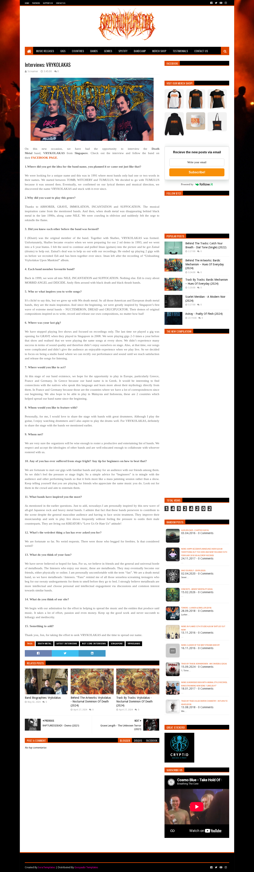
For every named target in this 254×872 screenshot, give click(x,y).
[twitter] (216, 3)
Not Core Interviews (94, 644)
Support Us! (48, 3)
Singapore (117, 644)
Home (27, 3)
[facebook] (211, 3)
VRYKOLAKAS (134, 644)
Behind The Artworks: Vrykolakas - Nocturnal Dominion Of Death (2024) (91, 701)
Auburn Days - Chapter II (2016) (195, 530)
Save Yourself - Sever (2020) (193, 571)
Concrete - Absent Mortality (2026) (197, 589)
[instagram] (225, 3)
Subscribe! (197, 172)
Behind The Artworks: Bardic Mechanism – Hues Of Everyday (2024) (204, 264)
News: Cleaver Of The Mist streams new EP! (200, 645)
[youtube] (221, 3)
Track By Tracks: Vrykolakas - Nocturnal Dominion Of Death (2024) (134, 701)
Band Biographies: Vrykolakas (43, 697)
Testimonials (180, 51)
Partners (36, 3)
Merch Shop (159, 51)
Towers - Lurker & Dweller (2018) (196, 608)
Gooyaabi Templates (86, 867)
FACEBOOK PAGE (44, 157)
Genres (108, 51)
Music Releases (45, 51)
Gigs (62, 51)
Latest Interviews (66, 644)
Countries (78, 51)
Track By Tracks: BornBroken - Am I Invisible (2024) (204, 664)
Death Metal (44, 644)
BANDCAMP (140, 51)
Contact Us (60, 3)
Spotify (122, 51)
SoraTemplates (46, 867)
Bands (94, 51)
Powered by (187, 184)
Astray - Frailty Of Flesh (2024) (204, 313)
